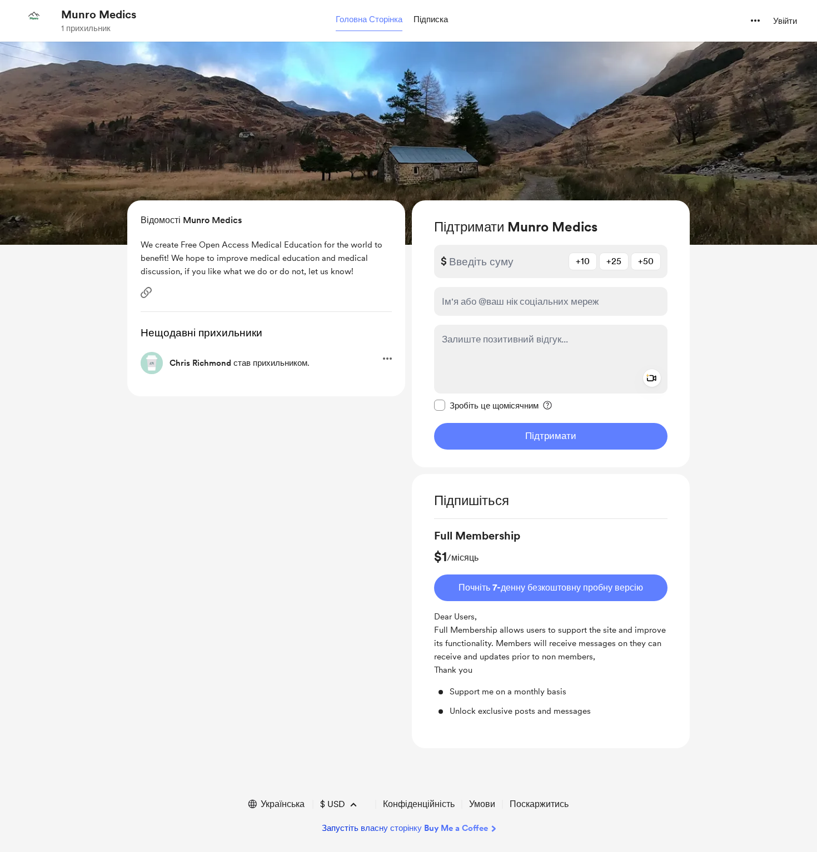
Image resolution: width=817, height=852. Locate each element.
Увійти (785, 21)
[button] (369, 20)
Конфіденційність (419, 804)
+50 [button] (646, 261)
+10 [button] (583, 261)
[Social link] (146, 292)
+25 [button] (613, 261)
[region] (551, 333)
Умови (482, 804)
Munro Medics (98, 14)
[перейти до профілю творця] (34, 20)
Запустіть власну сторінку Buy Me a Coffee (405, 828)
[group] (550, 622)
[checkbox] (486, 405)
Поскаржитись (539, 804)
